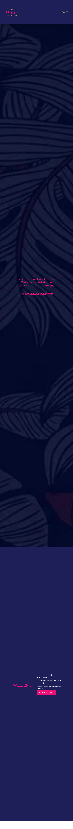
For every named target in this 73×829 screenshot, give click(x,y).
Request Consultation (46, 692)
